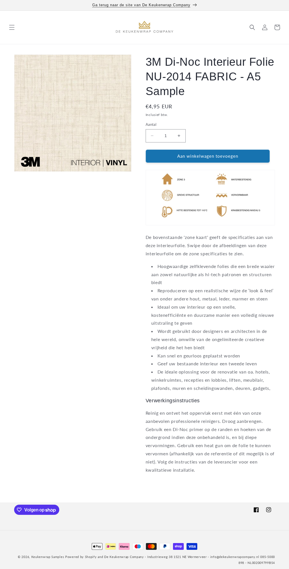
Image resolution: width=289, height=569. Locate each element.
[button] (12, 27)
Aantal (151, 124)
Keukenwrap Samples (47, 557)
